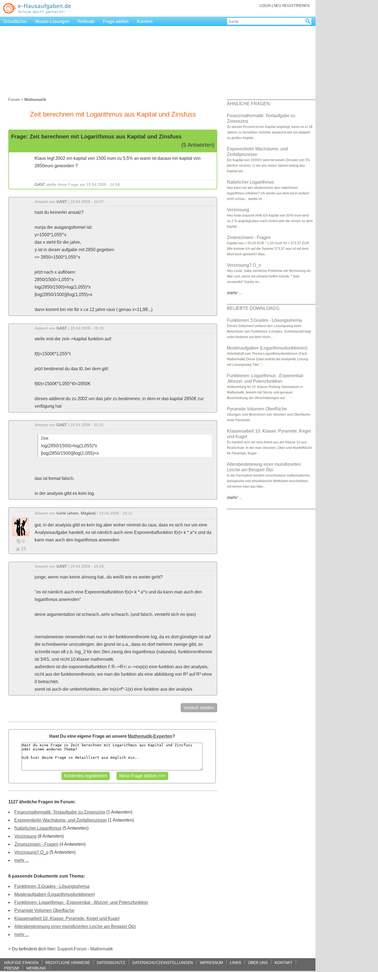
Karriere (145, 21)
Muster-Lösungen (52, 21)
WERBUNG (36, 968)
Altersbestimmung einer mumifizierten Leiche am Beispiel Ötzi (75, 926)
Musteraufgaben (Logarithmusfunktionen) (54, 894)
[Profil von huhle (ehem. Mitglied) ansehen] (20, 526)
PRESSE (11, 968)
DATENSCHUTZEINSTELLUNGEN (162, 962)
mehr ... (21, 860)
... (234, 292)
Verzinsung (25, 836)
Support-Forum (72, 949)
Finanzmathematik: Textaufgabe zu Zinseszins (59, 812)
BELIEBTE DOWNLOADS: (253, 308)
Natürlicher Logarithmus (37, 828)
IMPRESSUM (211, 962)
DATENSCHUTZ (111, 962)
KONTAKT (283, 962)
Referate (86, 21)
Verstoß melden (198, 707)
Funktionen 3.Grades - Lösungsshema (51, 886)
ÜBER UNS (258, 962)
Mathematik (101, 949)
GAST (40, 184)
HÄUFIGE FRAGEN (21, 962)
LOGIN (265, 6)
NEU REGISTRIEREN (291, 6)
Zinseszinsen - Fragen (36, 844)
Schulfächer (15, 21)
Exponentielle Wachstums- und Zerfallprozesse (60, 820)
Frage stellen (116, 21)
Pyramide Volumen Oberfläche (44, 910)
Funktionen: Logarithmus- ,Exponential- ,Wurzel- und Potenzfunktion (81, 902)
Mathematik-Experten (150, 736)
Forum (14, 99)
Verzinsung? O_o (31, 852)
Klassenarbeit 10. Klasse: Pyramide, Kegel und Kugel (67, 918)
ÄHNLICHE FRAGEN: (249, 103)
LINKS (235, 962)
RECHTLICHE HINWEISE (67, 962)
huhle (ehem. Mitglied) (76, 513)
